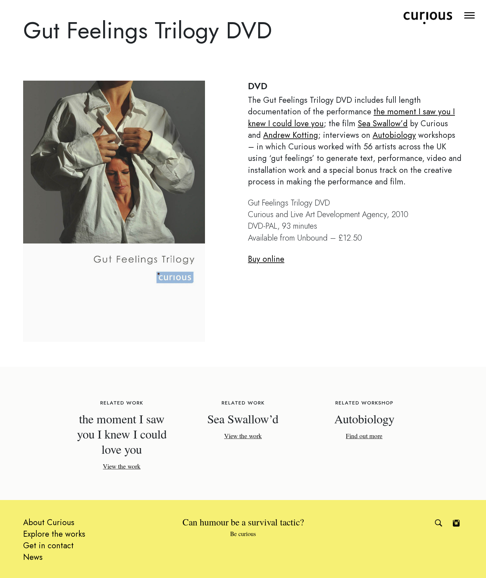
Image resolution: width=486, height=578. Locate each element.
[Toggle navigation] (470, 14)
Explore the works (54, 534)
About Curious (48, 522)
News (33, 557)
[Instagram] (456, 523)
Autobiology (394, 135)
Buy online (266, 259)
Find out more (364, 435)
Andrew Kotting (290, 135)
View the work (122, 466)
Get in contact (48, 545)
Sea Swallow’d (383, 123)
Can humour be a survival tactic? (243, 527)
